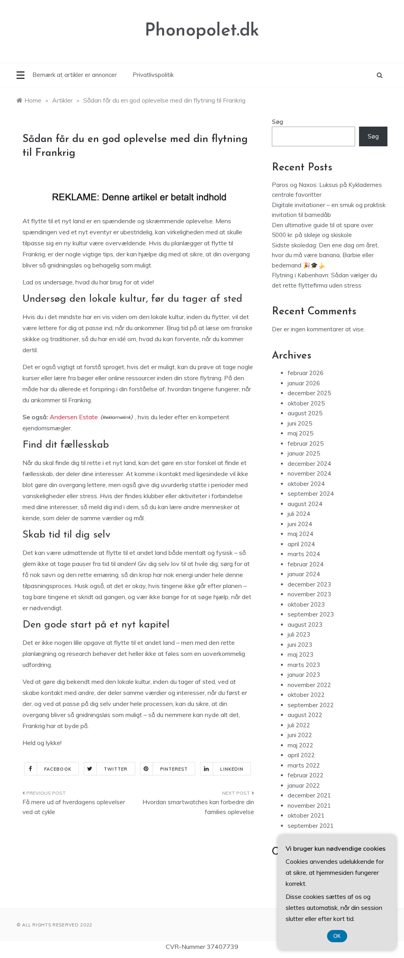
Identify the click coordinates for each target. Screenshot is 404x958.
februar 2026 (306, 373)
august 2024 (305, 504)
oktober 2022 (306, 694)
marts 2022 (304, 765)
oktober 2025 (306, 403)
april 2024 (301, 544)
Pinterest (174, 769)
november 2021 (309, 805)
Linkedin (231, 769)
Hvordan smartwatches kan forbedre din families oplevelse (198, 807)
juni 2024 (300, 524)
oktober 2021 (306, 815)
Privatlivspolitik (153, 74)
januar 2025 (304, 453)
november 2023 (309, 594)
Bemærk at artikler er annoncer (74, 74)
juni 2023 (300, 644)
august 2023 (305, 624)
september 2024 (311, 493)
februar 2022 (306, 775)
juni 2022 (300, 735)
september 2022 (311, 705)
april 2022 (301, 755)
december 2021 (309, 795)
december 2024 (309, 463)
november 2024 (309, 473)
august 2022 (305, 715)
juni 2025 (300, 423)
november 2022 (309, 685)
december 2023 (309, 584)
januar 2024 (304, 574)
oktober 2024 (306, 483)
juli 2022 (299, 725)
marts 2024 (304, 554)
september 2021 (311, 825)
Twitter (116, 769)
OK (337, 936)
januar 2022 (304, 785)
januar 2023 (304, 674)
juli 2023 (299, 634)
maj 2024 (300, 534)
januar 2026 (304, 383)
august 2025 (305, 413)
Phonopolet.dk (202, 31)
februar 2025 (306, 443)
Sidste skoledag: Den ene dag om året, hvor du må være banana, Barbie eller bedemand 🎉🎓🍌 (325, 255)
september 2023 (311, 614)
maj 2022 (300, 745)
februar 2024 (306, 564)
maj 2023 (300, 654)
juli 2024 (299, 513)
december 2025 (309, 393)
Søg (277, 121)
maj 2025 (300, 433)
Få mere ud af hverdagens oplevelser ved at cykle (73, 807)
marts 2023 (304, 665)
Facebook (57, 769)
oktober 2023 (306, 604)
